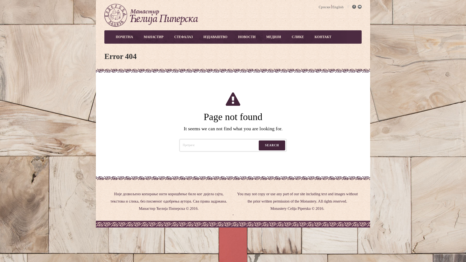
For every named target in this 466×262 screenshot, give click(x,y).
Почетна (124, 37)
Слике (298, 37)
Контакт (323, 37)
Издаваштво (215, 37)
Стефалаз (183, 37)
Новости (247, 37)
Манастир (154, 37)
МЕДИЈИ (273, 37)
